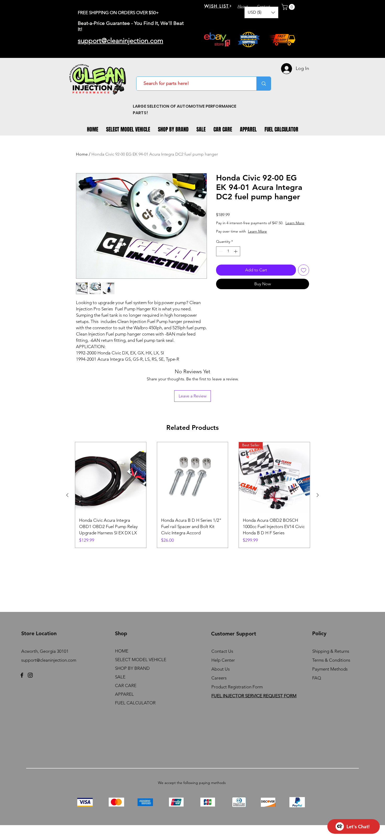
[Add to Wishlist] (303, 270)
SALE (120, 676)
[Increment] (236, 251)
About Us (220, 669)
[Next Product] (318, 495)
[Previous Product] (67, 495)
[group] (192, 495)
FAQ (316, 678)
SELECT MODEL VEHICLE (140, 659)
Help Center (223, 660)
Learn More (294, 223)
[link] (289, 7)
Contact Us (222, 651)
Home (82, 154)
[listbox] (261, 12)
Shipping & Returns (330, 651)
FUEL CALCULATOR (135, 702)
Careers (219, 678)
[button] (261, 12)
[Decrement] (220, 251)
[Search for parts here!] (263, 83)
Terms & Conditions (331, 660)
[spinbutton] (228, 251)
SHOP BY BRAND (132, 668)
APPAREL (124, 694)
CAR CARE (125, 685)
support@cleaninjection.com (48, 660)
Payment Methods (330, 669)
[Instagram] (30, 675)
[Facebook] (22, 675)
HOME (121, 651)
